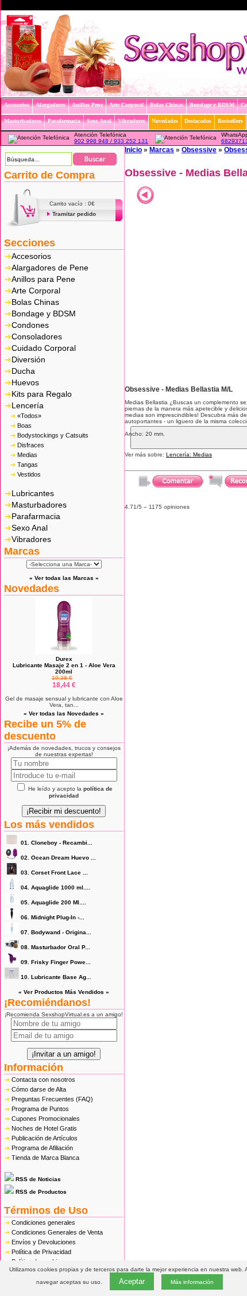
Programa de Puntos (40, 1108)
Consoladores (36, 336)
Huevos (25, 382)
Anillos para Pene (43, 279)
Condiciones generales (43, 1222)
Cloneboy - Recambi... (56, 843)
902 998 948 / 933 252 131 (111, 141)
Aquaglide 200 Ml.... (53, 902)
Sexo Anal (29, 527)
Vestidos (29, 474)
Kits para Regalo (41, 394)
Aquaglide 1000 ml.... (55, 887)
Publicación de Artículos (44, 1138)
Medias (27, 454)
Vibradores (31, 539)
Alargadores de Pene (49, 267)
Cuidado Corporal (43, 348)
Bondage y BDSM (43, 313)
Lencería (27, 405)
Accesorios (31, 256)
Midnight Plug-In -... (52, 917)
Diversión (28, 359)
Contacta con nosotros (43, 1079)
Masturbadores (39, 504)
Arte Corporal (35, 290)
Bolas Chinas (35, 302)
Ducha (23, 371)
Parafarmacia (35, 516)
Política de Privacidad (41, 1251)
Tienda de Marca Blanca (45, 1157)
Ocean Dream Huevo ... (58, 857)
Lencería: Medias (189, 454)
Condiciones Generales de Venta (57, 1232)
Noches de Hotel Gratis (44, 1128)
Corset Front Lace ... (54, 872)
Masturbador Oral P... (55, 947)
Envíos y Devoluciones (43, 1242)
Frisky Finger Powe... (56, 962)
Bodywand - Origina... (56, 932)
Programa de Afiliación (42, 1147)
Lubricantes (32, 493)
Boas (24, 425)
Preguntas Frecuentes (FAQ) (52, 1099)
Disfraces (30, 445)
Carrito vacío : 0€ (72, 203)
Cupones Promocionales (45, 1118)
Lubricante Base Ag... (56, 977)
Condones (30, 325)
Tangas (27, 464)
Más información (192, 1282)
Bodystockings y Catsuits (52, 435)
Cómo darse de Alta (38, 1089)
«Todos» (29, 415)
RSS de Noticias (37, 1179)
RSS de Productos (40, 1192)
